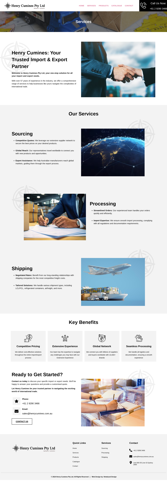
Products (104, 6)
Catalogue (116, 6)
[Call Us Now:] (143, 5)
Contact (129, 6)
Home (81, 6)
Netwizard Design (110, 477)
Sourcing (104, 448)
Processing (105, 453)
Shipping (104, 457)
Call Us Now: (158, 3)
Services (91, 6)
